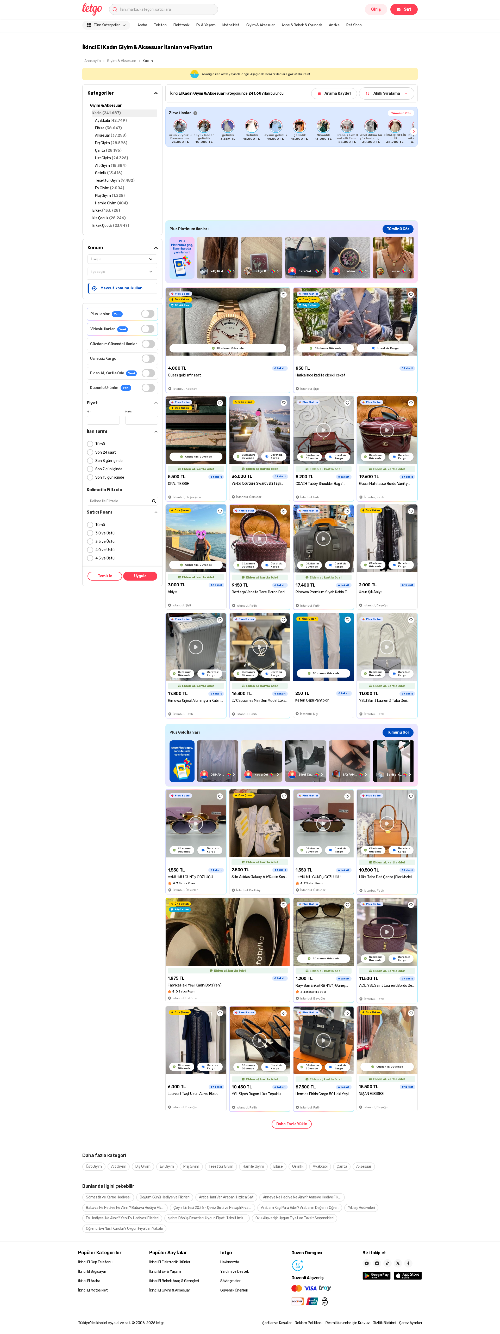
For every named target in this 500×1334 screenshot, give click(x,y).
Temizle (105, 576)
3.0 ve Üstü (105, 533)
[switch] (147, 314)
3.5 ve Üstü (105, 541)
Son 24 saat (105, 452)
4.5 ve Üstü (105, 558)
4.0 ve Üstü (105, 550)
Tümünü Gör (401, 113)
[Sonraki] (413, 131)
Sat (407, 9)
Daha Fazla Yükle (291, 1124)
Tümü (100, 444)
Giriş (376, 9)
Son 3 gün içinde (109, 461)
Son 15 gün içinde (109, 477)
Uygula (140, 576)
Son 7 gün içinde (108, 469)
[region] (291, 131)
